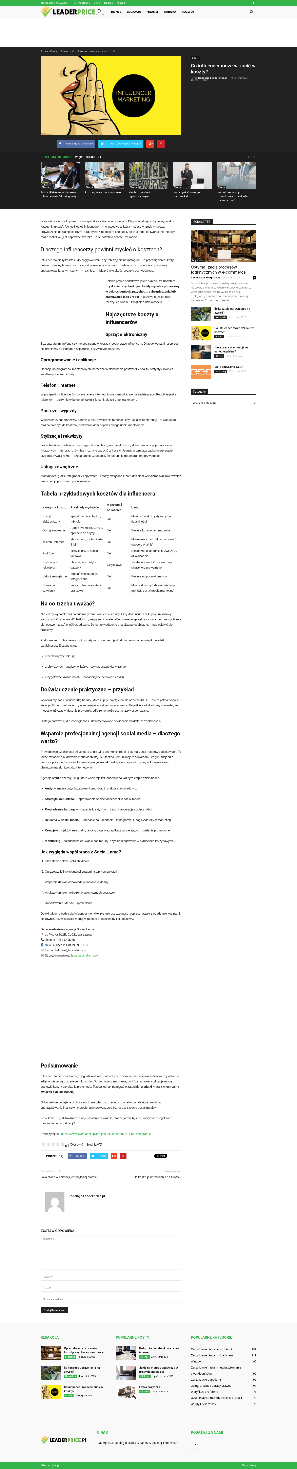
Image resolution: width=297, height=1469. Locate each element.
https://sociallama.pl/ (84, 955)
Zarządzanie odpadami (206, 1379)
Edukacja (134, 12)
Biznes (116, 12)
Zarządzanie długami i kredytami (212, 1355)
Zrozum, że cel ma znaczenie (103, 192)
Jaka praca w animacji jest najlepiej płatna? (69, 1177)
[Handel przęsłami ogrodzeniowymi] (148, 175)
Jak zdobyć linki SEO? (228, 366)
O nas (97, 2)
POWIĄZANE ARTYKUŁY (56, 157)
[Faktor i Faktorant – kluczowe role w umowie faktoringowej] (60, 175)
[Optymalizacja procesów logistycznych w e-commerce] (223, 246)
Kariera (170, 12)
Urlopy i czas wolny (203, 1404)
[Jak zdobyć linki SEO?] (201, 372)
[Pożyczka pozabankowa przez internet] (126, 1353)
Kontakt (121, 2)
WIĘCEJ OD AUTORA (88, 157)
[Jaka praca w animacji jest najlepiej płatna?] (201, 352)
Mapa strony (249, 1465)
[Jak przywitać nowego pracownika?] (192, 175)
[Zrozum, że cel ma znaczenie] (104, 175)
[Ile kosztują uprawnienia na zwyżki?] (201, 314)
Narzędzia (221, 317)
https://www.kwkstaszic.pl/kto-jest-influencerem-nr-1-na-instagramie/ (106, 1133)
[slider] (53, 1144)
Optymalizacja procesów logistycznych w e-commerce (218, 270)
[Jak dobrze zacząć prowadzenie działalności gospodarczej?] (236, 175)
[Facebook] (253, 3)
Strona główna (82, 2)
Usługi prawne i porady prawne (211, 1385)
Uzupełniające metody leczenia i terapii (216, 1398)
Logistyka (197, 260)
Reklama (108, 2)
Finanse (153, 12)
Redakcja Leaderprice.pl (212, 77)
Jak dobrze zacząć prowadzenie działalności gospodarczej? (232, 196)
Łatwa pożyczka (149, 1387)
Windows (197, 1361)
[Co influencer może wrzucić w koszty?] (201, 333)
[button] (251, 12)
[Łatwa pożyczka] (126, 1392)
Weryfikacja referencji (205, 1392)
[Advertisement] (148, 33)
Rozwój (188, 12)
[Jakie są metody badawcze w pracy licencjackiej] (126, 1373)
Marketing (221, 371)
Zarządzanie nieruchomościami (211, 1349)
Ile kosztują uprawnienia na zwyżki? (157, 1177)
